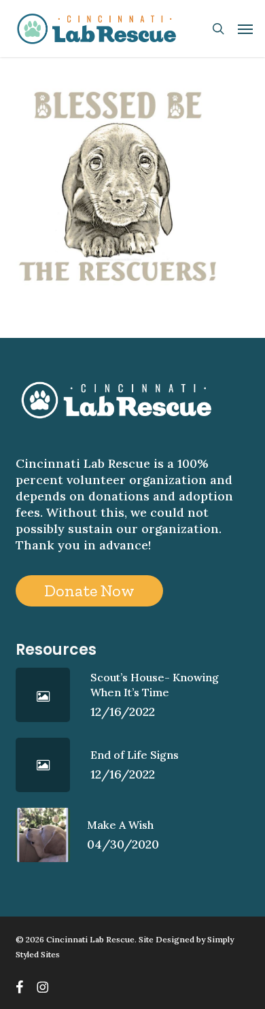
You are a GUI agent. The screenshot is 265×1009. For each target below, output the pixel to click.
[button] (245, 28)
